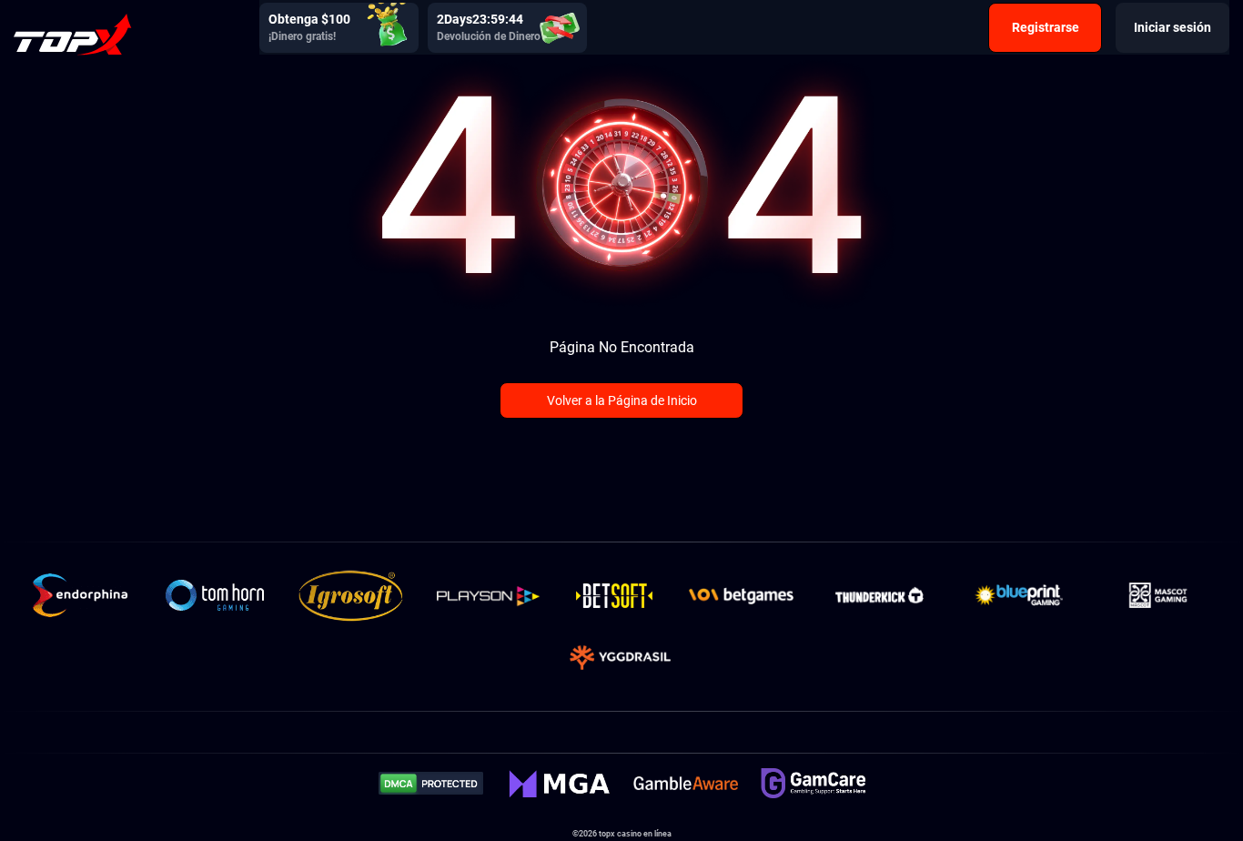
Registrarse (1045, 27)
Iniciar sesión (1172, 27)
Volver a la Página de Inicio (622, 400)
